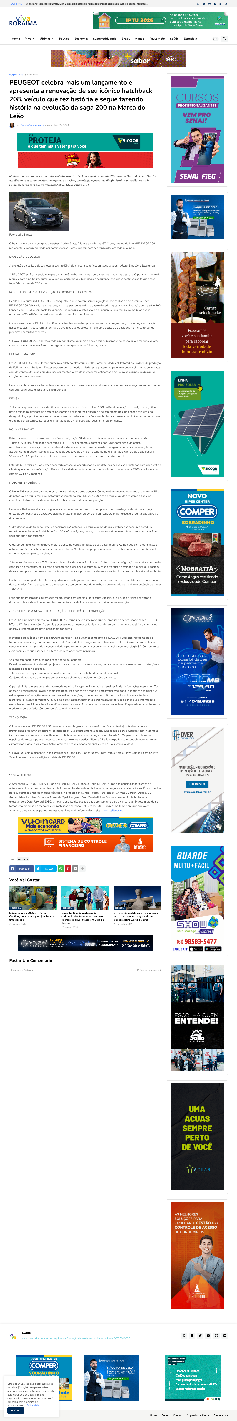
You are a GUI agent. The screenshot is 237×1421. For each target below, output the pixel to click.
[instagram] (209, 3)
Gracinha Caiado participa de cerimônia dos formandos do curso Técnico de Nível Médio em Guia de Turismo (82, 918)
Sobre (165, 1415)
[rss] (226, 3)
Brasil (126, 39)
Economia (81, 39)
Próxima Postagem (148, 970)
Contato (177, 1415)
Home (16, 39)
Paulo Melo (157, 39)
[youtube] (204, 3)
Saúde (174, 39)
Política (64, 39)
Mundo (139, 39)
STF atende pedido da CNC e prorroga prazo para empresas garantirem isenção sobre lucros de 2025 (136, 916)
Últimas (45, 39)
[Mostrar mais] (82, 868)
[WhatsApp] (61, 868)
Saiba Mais (32, 1405)
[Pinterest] (68, 868)
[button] (215, 39)
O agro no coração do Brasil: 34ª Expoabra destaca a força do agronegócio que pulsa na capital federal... (86, 4)
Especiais (190, 39)
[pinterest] (224, 1336)
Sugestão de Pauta (198, 1415)
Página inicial (16, 74)
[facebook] (215, 3)
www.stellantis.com (113, 810)
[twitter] (220, 3)
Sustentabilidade (104, 39)
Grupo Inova (220, 1415)
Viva (28, 39)
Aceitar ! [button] (15, 1410)
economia (32, 74)
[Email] (75, 868)
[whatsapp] (198, 3)
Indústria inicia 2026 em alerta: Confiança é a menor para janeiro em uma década (31, 916)
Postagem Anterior (22, 970)
